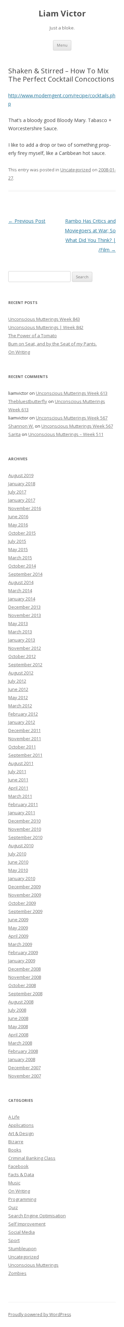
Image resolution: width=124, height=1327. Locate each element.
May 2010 (18, 870)
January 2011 (21, 812)
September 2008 (25, 993)
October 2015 (22, 533)
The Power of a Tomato (32, 335)
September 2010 (25, 837)
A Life (14, 1117)
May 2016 (18, 525)
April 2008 (18, 1035)
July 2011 (17, 771)
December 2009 (24, 887)
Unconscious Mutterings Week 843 (44, 319)
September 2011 (25, 755)
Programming (22, 1199)
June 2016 (18, 516)
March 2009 (20, 944)
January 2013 (21, 640)
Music (14, 1183)
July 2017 (17, 492)
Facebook (18, 1166)
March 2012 (20, 706)
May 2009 (18, 928)
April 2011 (18, 788)
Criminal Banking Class (31, 1158)
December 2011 (24, 730)
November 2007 (24, 1076)
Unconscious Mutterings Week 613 (71, 393)
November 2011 (24, 738)
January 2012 (21, 722)
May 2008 (18, 1026)
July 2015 (17, 541)
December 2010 (24, 821)
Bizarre (15, 1142)
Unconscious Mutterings (33, 1265)
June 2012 (18, 689)
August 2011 (20, 763)
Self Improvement (26, 1224)
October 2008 (22, 985)
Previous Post (26, 221)
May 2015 (18, 549)
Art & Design (21, 1133)
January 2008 (21, 1059)
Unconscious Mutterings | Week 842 (45, 327)
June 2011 (18, 780)
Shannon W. (21, 426)
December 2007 (24, 1067)
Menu (62, 45)
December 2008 (24, 969)
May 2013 (18, 623)
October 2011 (22, 747)
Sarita (14, 434)
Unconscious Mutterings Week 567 (71, 418)
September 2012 (25, 664)
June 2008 (18, 1018)
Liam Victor (62, 13)
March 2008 (20, 1043)
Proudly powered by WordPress (39, 1314)
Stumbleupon (22, 1248)
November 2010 (24, 829)
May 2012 (18, 697)
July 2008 (17, 1010)
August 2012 (20, 673)
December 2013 (24, 607)
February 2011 (23, 804)
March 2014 (20, 590)
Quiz (13, 1207)
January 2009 (21, 961)
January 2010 (21, 878)
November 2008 (24, 977)
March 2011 (20, 796)
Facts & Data (21, 1174)
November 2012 (24, 648)
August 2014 (20, 582)
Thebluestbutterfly (27, 401)
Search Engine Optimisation (37, 1216)
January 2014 (21, 599)
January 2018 (21, 483)
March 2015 (20, 558)
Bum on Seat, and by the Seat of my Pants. (52, 344)
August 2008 (20, 1002)
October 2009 (22, 903)
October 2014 (22, 566)
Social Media (21, 1232)
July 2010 (17, 854)
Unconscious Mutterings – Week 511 (65, 434)
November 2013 (24, 615)
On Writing (19, 352)
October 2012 (22, 656)
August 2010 (20, 845)
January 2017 (21, 500)
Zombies (17, 1273)
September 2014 (25, 574)
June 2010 (18, 862)
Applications (21, 1125)
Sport (14, 1240)
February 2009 (23, 952)
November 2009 (24, 895)
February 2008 (23, 1051)
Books (14, 1150)
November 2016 (24, 508)
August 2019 (20, 475)
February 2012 (23, 714)
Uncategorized (75, 170)
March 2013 (20, 632)
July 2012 (17, 681)
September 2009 (25, 911)
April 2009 (18, 936)
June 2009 (18, 919)
